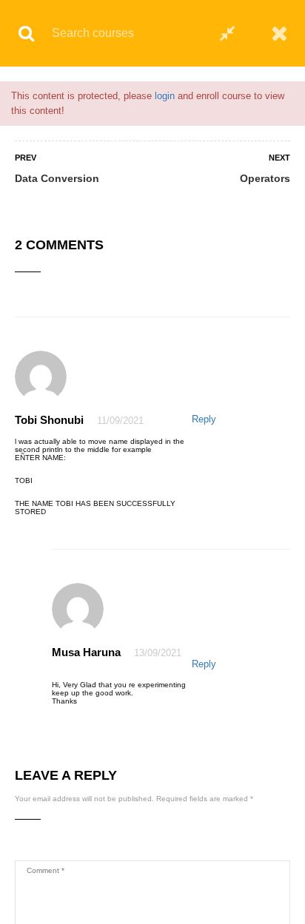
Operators (265, 178)
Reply (204, 419)
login (165, 95)
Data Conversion (57, 178)
